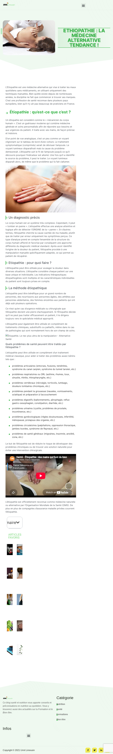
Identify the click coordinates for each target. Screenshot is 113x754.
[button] (83, 5)
